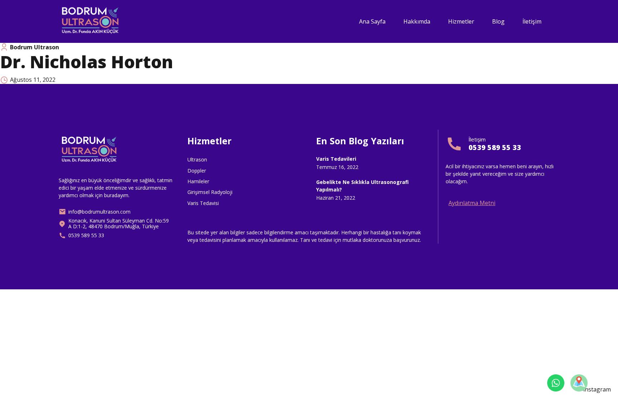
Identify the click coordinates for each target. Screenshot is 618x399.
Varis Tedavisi (203, 203)
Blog (498, 21)
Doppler (196, 170)
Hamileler (198, 181)
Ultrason (197, 159)
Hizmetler (461, 21)
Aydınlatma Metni (471, 203)
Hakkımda (416, 21)
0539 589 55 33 (495, 147)
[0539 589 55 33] (454, 144)
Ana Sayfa (372, 21)
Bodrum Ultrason (34, 47)
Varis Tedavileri (336, 158)
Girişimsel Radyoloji (209, 192)
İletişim (532, 21)
